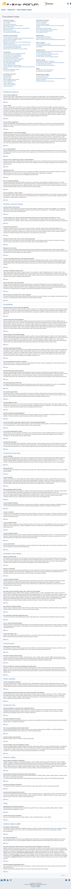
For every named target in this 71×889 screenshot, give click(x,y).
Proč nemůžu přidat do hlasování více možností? (13, 58)
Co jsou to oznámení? (7, 82)
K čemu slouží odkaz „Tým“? (42, 32)
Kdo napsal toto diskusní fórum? (43, 75)
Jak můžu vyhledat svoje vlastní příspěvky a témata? (47, 56)
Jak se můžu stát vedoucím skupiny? (43, 28)
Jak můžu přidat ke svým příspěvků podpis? (12, 56)
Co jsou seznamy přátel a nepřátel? (43, 44)
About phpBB (6, 831)
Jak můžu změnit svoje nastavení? (10, 36)
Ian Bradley (39, 883)
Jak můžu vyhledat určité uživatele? (43, 55)
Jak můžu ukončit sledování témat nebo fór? (45, 65)
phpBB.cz (39, 885)
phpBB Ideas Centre (11, 840)
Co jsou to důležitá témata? (9, 83)
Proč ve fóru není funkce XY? (42, 77)
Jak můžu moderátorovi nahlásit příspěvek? (12, 65)
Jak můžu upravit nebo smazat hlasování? (12, 60)
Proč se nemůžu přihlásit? (8, 26)
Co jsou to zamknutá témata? (9, 84)
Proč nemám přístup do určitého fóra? (11, 61)
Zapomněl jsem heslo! (8, 29)
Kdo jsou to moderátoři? (41, 22)
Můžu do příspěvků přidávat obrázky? (11, 79)
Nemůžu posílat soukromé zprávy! (43, 36)
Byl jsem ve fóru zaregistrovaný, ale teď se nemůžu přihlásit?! (16, 28)
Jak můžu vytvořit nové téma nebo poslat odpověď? (14, 53)
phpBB (28, 252)
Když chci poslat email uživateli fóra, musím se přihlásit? (15, 48)
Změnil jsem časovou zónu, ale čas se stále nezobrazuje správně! (17, 42)
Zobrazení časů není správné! (9, 40)
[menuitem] (68, 4)
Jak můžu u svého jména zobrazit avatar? (12, 46)
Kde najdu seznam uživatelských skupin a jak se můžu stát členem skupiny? (50, 26)
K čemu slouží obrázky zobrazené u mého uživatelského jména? (16, 44)
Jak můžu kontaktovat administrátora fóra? (45, 81)
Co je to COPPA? (6, 22)
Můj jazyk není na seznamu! (9, 43)
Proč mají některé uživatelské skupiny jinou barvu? (46, 29)
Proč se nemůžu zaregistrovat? (9, 24)
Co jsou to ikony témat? (8, 86)
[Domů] (27, 3)
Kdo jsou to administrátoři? (42, 21)
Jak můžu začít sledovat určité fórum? (44, 64)
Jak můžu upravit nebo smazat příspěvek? (12, 54)
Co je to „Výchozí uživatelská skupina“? (44, 31)
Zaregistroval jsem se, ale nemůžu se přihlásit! (13, 25)
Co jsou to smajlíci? (7, 78)
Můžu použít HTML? (7, 76)
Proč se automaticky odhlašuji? (9, 31)
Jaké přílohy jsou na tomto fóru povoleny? (45, 69)
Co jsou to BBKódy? (7, 75)
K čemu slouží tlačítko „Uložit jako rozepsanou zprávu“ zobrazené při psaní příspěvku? (19, 67)
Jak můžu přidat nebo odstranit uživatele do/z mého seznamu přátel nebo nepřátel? (50, 46)
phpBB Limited (53, 828)
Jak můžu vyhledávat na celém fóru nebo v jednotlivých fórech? (49, 51)
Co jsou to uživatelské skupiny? (42, 24)
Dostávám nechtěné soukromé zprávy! (44, 38)
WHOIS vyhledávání (36, 849)
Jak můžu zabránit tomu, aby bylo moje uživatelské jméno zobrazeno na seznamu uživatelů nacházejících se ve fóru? (18, 39)
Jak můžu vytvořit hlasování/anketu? (11, 57)
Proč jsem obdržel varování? (9, 64)
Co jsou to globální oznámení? (9, 80)
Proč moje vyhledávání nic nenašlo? (43, 52)
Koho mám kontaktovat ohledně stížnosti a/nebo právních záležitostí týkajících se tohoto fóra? (50, 79)
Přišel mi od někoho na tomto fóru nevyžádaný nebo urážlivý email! (50, 39)
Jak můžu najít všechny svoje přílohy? (44, 71)
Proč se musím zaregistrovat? (9, 21)
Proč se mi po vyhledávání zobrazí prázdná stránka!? (47, 54)
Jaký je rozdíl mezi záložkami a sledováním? (45, 61)
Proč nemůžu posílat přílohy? (9, 62)
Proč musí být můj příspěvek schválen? (11, 69)
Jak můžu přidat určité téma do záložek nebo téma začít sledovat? (50, 62)
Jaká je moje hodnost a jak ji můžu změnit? (12, 47)
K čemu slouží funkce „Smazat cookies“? (11, 32)
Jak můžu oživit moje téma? (9, 70)
